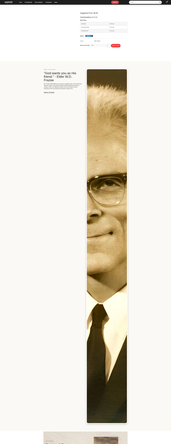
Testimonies (48, 2)
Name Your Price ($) (84, 45)
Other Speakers (39, 2)
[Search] (160, 2)
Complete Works (84, 30)
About (55, 2)
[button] (86, 36)
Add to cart (115, 45)
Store (20, 2)
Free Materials (28, 2)
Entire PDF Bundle (85, 27)
